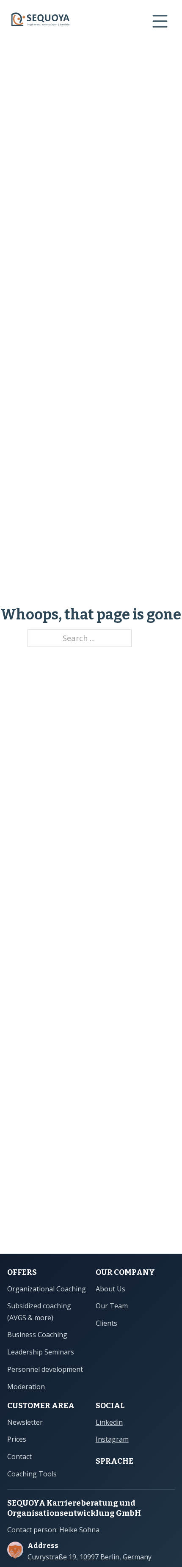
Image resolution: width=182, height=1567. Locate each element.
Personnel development (45, 1369)
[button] (15, 1552)
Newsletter (25, 1422)
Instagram (112, 1439)
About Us (110, 1288)
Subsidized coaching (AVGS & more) (39, 1311)
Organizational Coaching (46, 1288)
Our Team (112, 1305)
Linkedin (109, 1422)
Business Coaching (37, 1334)
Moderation (26, 1386)
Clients (106, 1323)
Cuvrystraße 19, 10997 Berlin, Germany (90, 1557)
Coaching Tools (32, 1474)
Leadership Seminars (40, 1352)
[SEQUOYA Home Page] (40, 20)
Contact (19, 1456)
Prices (16, 1439)
